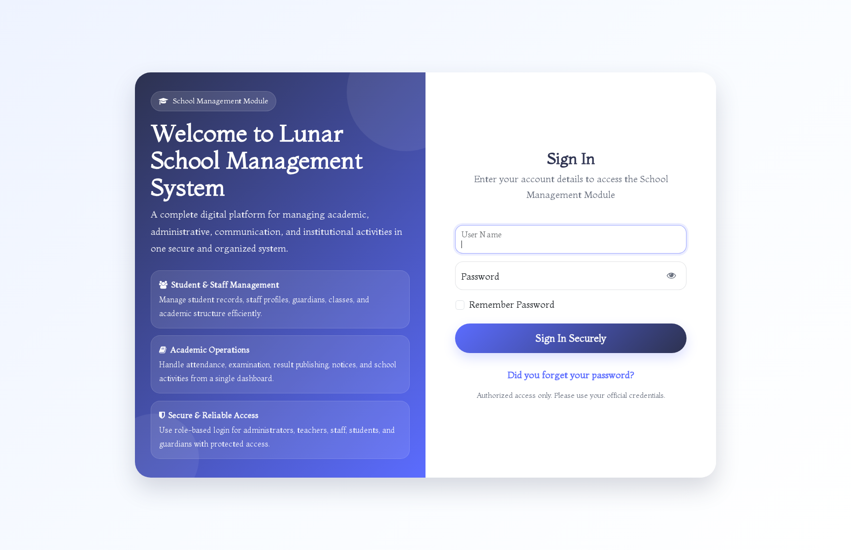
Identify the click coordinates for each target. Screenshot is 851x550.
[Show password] (671, 276)
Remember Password (512, 304)
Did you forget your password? (570, 375)
